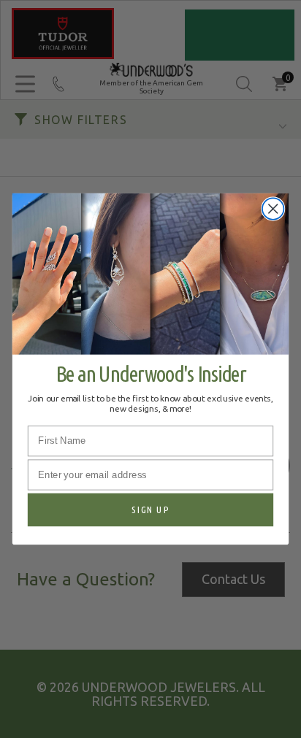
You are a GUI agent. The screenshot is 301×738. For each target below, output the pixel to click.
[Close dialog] (272, 209)
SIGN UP (150, 509)
